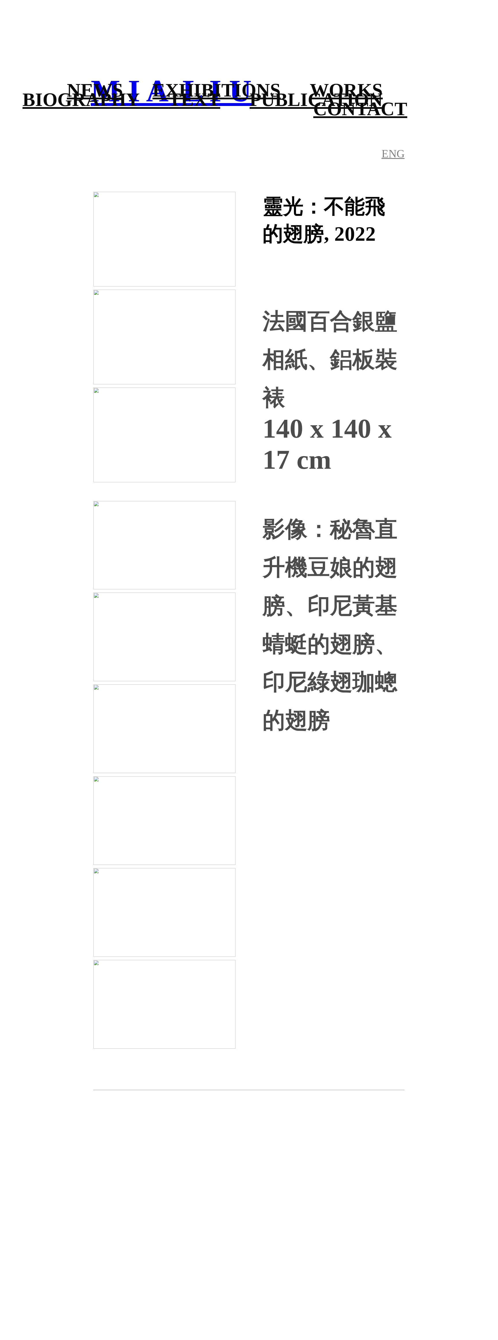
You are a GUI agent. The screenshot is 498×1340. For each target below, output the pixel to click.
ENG (393, 153)
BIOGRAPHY (95, 99)
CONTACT (360, 108)
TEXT (194, 99)
